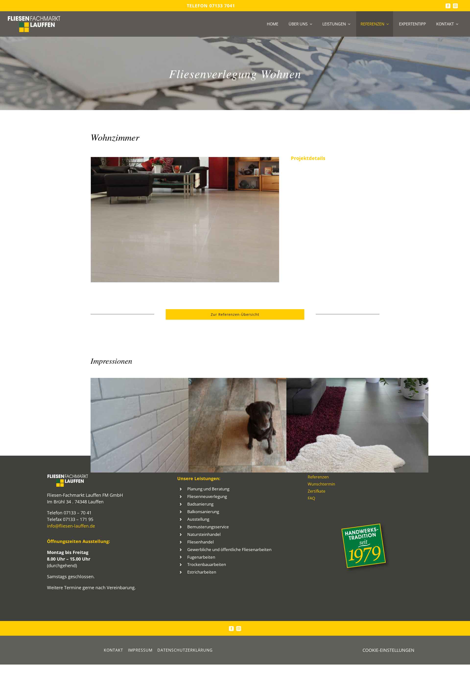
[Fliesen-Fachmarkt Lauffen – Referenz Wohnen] (185, 160)
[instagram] (455, 5)
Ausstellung (198, 519)
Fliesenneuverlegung (207, 496)
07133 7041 (222, 6)
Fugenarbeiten (201, 557)
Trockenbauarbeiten (206, 564)
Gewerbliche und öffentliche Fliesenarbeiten (229, 549)
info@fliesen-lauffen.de (71, 526)
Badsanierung (200, 504)
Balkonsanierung (203, 511)
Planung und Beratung (208, 489)
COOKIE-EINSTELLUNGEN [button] (388, 650)
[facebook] (448, 5)
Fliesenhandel (200, 542)
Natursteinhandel (204, 534)
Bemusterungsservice (208, 527)
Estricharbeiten (201, 572)
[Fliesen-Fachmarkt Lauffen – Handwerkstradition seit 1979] (365, 525)
